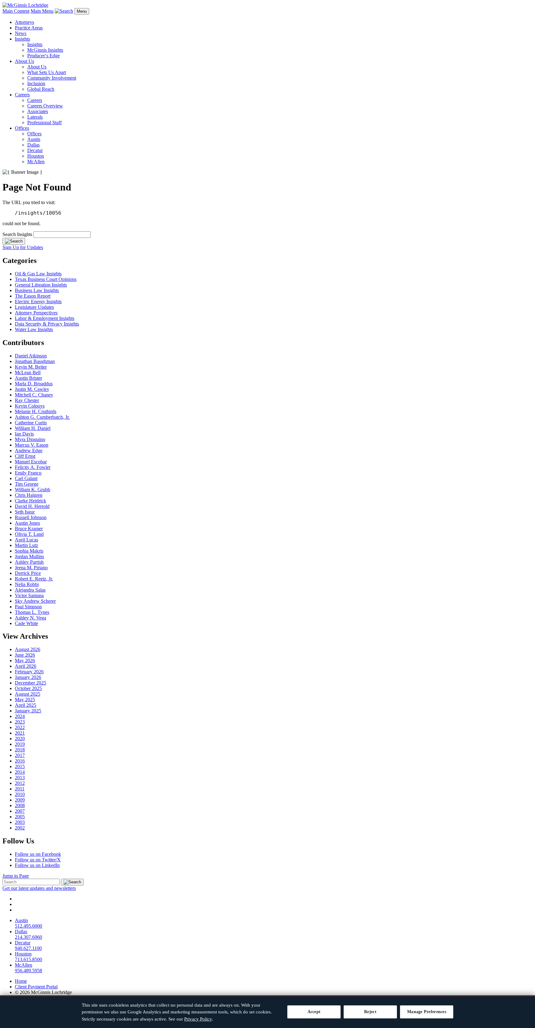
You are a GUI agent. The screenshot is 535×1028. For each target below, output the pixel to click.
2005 (20, 816)
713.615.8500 (28, 959)
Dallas (33, 144)
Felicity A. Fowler (32, 467)
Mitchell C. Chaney (34, 394)
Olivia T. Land (29, 534)
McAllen (36, 161)
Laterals (35, 117)
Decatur (35, 150)
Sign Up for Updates (22, 247)
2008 (20, 805)
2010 (20, 794)
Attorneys (24, 22)
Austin (33, 139)
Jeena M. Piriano (31, 567)
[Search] (13, 241)
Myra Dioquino (30, 439)
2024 (20, 716)
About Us (24, 61)
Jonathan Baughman (35, 361)
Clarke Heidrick (30, 500)
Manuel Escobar (31, 461)
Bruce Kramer (29, 528)
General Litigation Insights (41, 284)
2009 (20, 800)
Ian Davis (24, 433)
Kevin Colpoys (30, 406)
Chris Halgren (28, 495)
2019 (20, 744)
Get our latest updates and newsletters (39, 888)
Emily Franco (28, 472)
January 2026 (28, 677)
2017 (20, 755)
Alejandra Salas (30, 590)
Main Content (15, 11)
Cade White (26, 623)
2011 (19, 788)
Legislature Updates (34, 307)
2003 (20, 822)
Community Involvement (51, 78)
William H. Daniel (32, 428)
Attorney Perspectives (36, 312)
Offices (22, 128)
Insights (22, 39)
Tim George (26, 484)
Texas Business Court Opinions (45, 279)
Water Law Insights (34, 329)
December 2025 (30, 682)
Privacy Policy (198, 1019)
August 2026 (27, 649)
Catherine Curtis (31, 422)
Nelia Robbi (27, 584)
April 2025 (25, 705)
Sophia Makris (29, 550)
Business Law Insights (37, 290)
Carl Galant (26, 478)
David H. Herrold (32, 506)
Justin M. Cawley (32, 389)
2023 (20, 721)
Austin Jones (27, 523)
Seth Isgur (25, 511)
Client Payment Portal (36, 986)
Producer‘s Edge (43, 55)
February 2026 (29, 671)
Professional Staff (44, 122)
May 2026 (25, 660)
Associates (37, 111)
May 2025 (25, 699)
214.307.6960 (28, 937)
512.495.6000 (28, 926)
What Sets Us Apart (46, 72)
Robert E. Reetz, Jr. (34, 578)
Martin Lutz (26, 545)
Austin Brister (28, 378)
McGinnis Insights (45, 50)
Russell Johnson (30, 517)
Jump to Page (15, 875)
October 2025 (28, 688)
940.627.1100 (28, 948)
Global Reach (40, 89)
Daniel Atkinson (31, 355)
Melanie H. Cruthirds (35, 411)
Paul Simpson (28, 606)
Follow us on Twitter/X (38, 859)
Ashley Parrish (29, 562)
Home (21, 981)
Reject (370, 1011)
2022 (20, 727)
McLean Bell (28, 372)
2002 (20, 827)
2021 (20, 733)
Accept (314, 1011)
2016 (20, 760)
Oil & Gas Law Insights (38, 273)
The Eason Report (32, 296)
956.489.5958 (28, 970)
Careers (22, 94)
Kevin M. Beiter (31, 367)
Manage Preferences (426, 1011)
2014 (20, 772)
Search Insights (17, 234)
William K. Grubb (32, 489)
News (20, 33)
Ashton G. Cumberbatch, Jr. (42, 417)
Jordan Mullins (29, 556)
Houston (35, 156)
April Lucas (26, 539)
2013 (20, 777)
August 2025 (27, 694)
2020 (20, 738)
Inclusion (36, 83)
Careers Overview (45, 105)
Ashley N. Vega (30, 617)
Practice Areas (29, 27)
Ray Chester (27, 400)
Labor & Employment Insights (44, 318)
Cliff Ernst (25, 456)
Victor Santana (29, 595)
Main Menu (42, 11)
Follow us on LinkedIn (37, 865)
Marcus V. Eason (31, 445)
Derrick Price (28, 573)
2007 (20, 811)
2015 (20, 766)
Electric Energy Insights (38, 301)
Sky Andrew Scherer (35, 601)
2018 (20, 749)
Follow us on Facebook (38, 854)
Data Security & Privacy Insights (47, 323)
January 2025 (28, 710)
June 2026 (25, 655)
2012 (20, 783)
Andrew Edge (28, 450)
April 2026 (25, 666)
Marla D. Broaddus (34, 383)
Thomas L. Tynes (32, 612)
